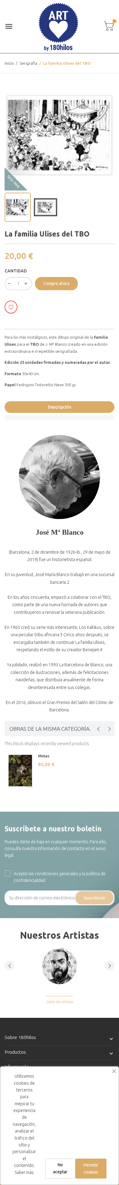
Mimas (43, 756)
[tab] (59, 417)
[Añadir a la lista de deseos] (11, 307)
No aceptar (60, 1168)
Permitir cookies (91, 1168)
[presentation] (98, 729)
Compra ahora (56, 283)
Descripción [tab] (59, 407)
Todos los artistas (59, 1002)
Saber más (24, 1172)
